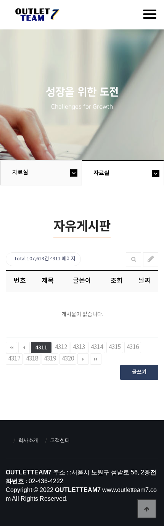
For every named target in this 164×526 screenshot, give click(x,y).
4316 (133, 347)
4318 (32, 359)
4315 (115, 347)
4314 (97, 347)
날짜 (144, 281)
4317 (14, 359)
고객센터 (60, 440)
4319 (50, 359)
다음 (83, 359)
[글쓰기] (151, 259)
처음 (11, 347)
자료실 (20, 172)
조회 (117, 281)
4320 (68, 359)
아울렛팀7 (36, 16)
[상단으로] (146, 508)
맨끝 (95, 359)
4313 (79, 347)
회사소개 (28, 440)
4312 (61, 347)
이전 (24, 347)
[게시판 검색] (133, 259)
